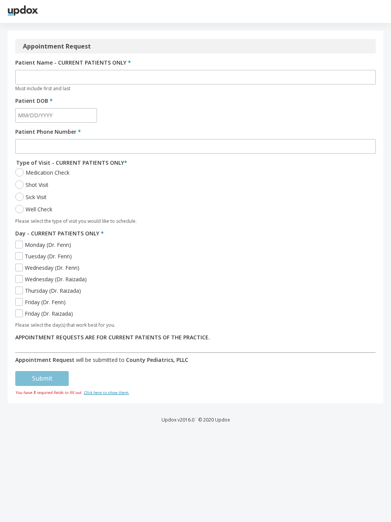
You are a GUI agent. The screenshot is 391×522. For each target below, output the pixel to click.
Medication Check (47, 172)
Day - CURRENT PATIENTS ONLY (59, 233)
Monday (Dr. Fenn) (48, 244)
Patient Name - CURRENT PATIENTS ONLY (73, 62)
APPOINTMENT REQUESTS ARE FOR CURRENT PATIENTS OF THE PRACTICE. (112, 337)
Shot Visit (37, 184)
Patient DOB (34, 100)
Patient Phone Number (48, 131)
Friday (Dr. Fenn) (45, 302)
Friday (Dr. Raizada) (49, 313)
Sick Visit (36, 197)
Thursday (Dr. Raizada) (53, 290)
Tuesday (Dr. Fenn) (48, 256)
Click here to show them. (106, 392)
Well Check (39, 209)
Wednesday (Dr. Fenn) (52, 267)
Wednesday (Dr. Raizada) (56, 279)
